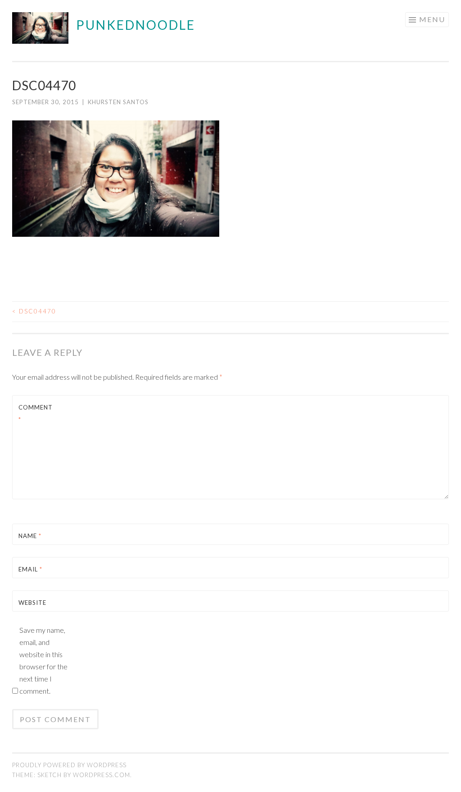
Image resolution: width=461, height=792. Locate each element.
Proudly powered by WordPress (69, 765)
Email (30, 569)
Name (29, 535)
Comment (35, 413)
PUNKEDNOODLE (135, 24)
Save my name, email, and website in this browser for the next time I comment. (43, 660)
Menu (432, 19)
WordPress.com (101, 774)
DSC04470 (34, 311)
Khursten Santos (118, 102)
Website (32, 602)
